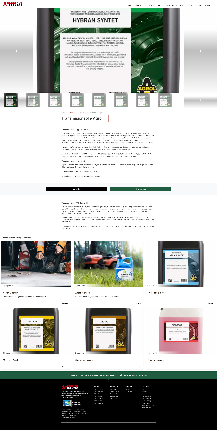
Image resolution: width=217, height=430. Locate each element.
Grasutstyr (113, 389)
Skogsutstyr (113, 398)
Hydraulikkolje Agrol (157, 293)
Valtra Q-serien (98, 401)
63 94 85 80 (141, 375)
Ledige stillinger (147, 401)
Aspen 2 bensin (10, 293)
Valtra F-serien (98, 389)
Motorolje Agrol (10, 360)
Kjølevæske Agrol (156, 360)
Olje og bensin (79, 113)
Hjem (63, 113)
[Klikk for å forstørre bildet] (108, 50)
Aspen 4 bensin (82, 293)
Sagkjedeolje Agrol (84, 360)
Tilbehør (70, 113)
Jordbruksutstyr (115, 391)
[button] (16, 51)
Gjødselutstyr (114, 396)
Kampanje (129, 391)
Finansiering (146, 394)
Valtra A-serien (98, 391)
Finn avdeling (105, 375)
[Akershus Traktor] (12, 4)
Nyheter (128, 389)
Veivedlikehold (114, 394)
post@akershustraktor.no (68, 417)
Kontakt (144, 391)
